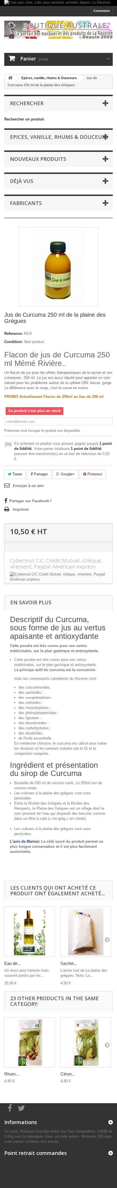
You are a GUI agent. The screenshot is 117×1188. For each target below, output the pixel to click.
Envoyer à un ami (28, 486)
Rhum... (11, 1073)
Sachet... (68, 963)
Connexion (101, 10)
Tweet (16, 474)
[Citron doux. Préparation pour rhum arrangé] (85, 1042)
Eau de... (12, 963)
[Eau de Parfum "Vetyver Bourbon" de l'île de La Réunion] (29, 932)
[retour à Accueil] (10, 78)
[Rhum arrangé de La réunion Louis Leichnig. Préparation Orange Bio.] (29, 1042)
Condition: (13, 342)
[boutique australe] (58, 30)
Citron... (67, 1073)
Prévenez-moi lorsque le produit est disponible (42, 430)
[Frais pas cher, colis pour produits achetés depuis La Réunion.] (58, 3)
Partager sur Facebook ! (30, 501)
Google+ (67, 474)
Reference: (13, 333)
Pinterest (94, 474)
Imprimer (21, 509)
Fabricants (26, 203)
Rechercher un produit (24, 119)
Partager (40, 474)
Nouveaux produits (38, 159)
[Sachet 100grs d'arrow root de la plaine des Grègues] (85, 932)
